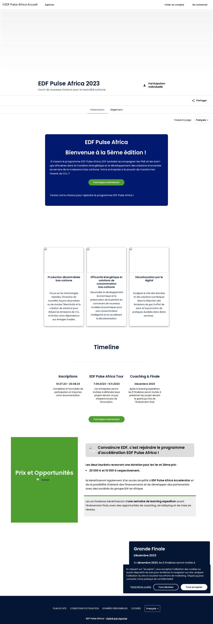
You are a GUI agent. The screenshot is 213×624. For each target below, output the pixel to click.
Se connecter (200, 4)
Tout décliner (166, 587)
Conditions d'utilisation (84, 608)
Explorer (49, 4)
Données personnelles (115, 608)
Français (201, 120)
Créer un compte (174, 4)
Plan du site (59, 608)
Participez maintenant (106, 182)
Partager (199, 100)
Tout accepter (194, 587)
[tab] (97, 110)
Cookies (136, 608)
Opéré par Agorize (116, 618)
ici (197, 575)
